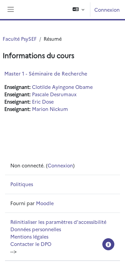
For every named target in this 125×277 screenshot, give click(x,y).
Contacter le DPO (30, 243)
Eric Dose (43, 101)
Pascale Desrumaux (54, 94)
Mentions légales (29, 236)
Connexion (107, 9)
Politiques (21, 183)
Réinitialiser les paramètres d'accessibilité (58, 221)
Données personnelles (35, 229)
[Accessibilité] (108, 244)
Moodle (45, 202)
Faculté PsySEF (20, 38)
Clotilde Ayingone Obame (62, 86)
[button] (78, 9)
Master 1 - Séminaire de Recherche (45, 73)
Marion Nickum (50, 108)
